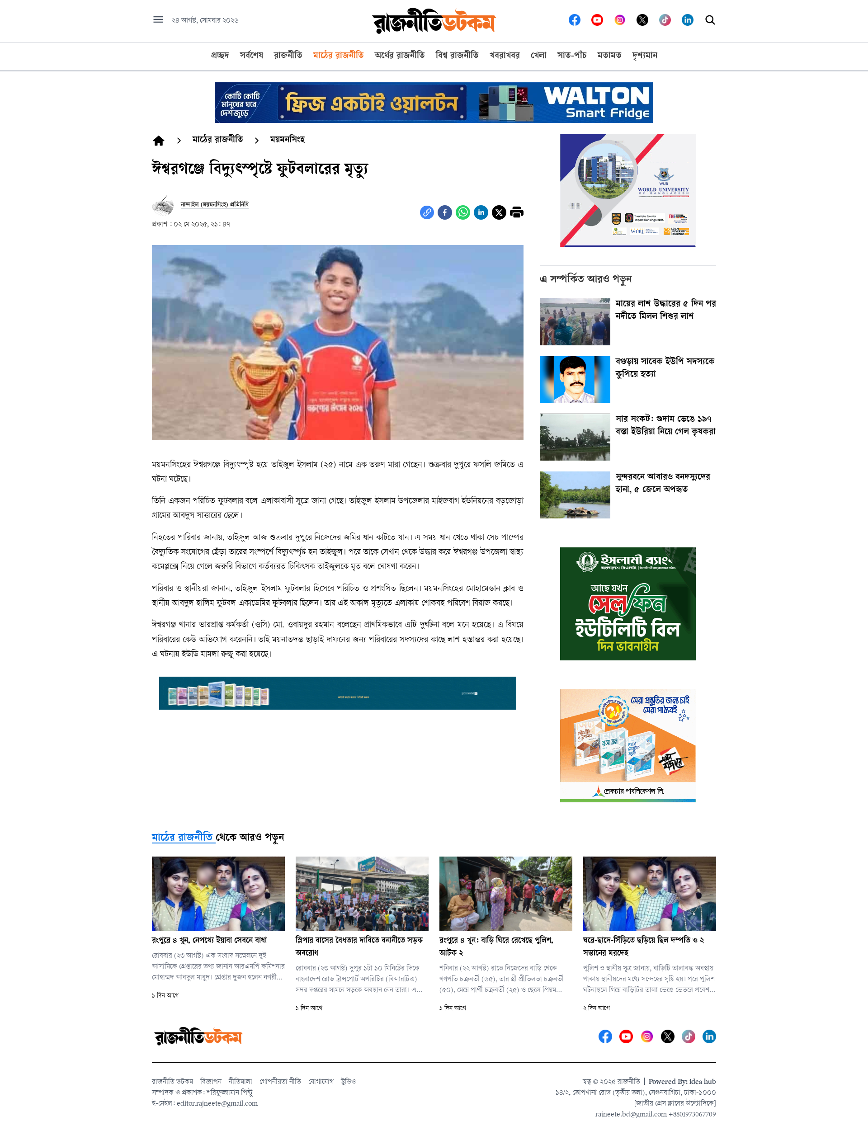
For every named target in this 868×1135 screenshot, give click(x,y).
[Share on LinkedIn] (481, 212)
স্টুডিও (348, 1082)
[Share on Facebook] (445, 212)
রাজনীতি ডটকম (172, 1082)
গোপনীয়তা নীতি (280, 1082)
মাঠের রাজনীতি (182, 838)
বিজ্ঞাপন (211, 1082)
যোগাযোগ (321, 1082)
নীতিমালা (240, 1082)
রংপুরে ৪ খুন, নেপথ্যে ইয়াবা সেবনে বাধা (209, 941)
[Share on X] (499, 212)
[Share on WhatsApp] (463, 212)
